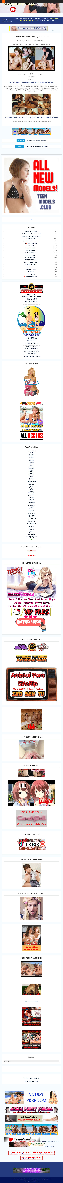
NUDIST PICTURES (31, 340)
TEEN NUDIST (31, 337)
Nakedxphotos (31, 492)
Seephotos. (31, 475)
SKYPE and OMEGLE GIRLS (31, 348)
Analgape (31, 488)
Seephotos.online (31, 481)
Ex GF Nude (31, 494)
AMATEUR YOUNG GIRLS (31, 347)
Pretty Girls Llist (31, 521)
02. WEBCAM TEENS (30, 248)
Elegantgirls (31, 455)
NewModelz (31, 526)
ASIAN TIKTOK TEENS (31, 298)
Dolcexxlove (31, 460)
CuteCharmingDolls (31, 518)
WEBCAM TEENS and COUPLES (31, 351)
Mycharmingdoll (31, 515)
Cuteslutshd (31, 473)
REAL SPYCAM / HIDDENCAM (31, 350)
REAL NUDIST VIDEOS (31, 338)
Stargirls (31, 457)
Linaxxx (31, 463)
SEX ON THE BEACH (31, 342)
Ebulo (31, 470)
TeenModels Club (31, 451)
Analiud (31, 500)
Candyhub (31, 497)
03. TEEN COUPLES (30, 250)
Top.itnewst (31, 483)
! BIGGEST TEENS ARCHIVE (31, 231)
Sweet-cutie (31, 529)
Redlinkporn (31, 454)
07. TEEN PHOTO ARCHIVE (31, 260)
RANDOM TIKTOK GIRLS (31, 299)
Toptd (31, 512)
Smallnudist (31, 499)
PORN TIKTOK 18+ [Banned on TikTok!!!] (31, 296)
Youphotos (31, 480)
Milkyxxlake (31, 467)
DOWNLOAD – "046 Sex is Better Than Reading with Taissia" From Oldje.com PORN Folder (31, 82)
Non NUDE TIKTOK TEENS (31, 301)
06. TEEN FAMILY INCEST (30, 257)
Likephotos (31, 478)
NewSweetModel (31, 523)
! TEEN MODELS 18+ (31, 238)
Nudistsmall (31, 471)
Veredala (31, 508)
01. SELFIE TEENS (30, 245)
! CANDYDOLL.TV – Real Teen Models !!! (31, 233)
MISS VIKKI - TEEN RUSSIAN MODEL (31, 356)
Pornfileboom (31, 496)
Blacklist (31, 507)
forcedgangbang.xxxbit (31, 536)
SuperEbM (31, 516)
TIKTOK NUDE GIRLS (31, 295)
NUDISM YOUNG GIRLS (31, 353)
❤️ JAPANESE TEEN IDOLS (30, 276)
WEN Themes (35, 1181)
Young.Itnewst (31, 510)
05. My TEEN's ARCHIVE (30, 255)
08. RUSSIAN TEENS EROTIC (30, 262)
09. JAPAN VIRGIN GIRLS (30, 264)
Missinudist (31, 468)
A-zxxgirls (31, 462)
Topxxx (31, 486)
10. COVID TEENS (30, 267)
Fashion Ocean (31, 520)
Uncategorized (31, 274)
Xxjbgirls (31, 465)
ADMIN (29, 40)
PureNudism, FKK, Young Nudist (31, 1078)
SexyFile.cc (5, 19)
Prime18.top (31, 484)
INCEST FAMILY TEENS (31, 303)
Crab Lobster (31, 505)
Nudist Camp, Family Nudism (31, 1081)
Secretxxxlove (31, 502)
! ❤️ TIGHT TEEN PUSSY (31, 243)
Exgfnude (31, 531)
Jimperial (31, 459)
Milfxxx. (31, 476)
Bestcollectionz (31, 524)
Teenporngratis (31, 534)
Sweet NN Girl (31, 513)
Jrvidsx (31, 489)
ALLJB (31, 452)
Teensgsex (31, 491)
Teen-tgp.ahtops (31, 537)
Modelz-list (31, 528)
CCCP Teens (31, 504)
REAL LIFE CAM (30, 271)
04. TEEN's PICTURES (30, 252)
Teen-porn (31, 533)
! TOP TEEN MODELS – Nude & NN (31, 241)
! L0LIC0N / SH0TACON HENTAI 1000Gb (31, 236)
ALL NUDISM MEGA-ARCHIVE (31, 343)
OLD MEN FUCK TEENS (39, 40)
